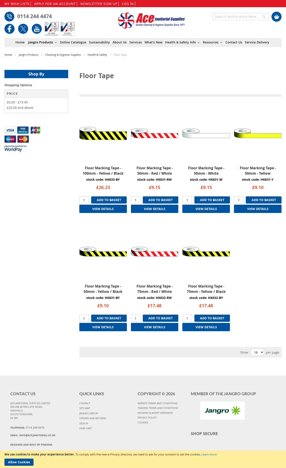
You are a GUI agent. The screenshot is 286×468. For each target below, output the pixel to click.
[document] (143, 459)
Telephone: (27, 427)
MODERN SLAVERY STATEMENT (155, 412)
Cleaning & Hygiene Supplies (63, 54)
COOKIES (143, 422)
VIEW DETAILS (103, 209)
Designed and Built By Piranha (31, 444)
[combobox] (241, 16)
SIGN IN (83, 423)
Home (8, 54)
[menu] (143, 42)
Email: (32, 435)
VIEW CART (85, 428)
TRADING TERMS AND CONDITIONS (158, 408)
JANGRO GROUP (88, 413)
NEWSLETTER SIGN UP (98, 4)
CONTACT (84, 403)
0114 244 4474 (34, 16)
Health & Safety (98, 54)
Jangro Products (29, 54)
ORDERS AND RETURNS (92, 418)
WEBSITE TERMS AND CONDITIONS (157, 403)
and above (20, 107)
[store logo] (151, 18)
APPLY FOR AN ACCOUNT (55, 4)
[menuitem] (20, 42)
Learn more (209, 454)
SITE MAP (84, 408)
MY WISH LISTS (16, 4)
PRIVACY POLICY (147, 417)
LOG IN (128, 4)
